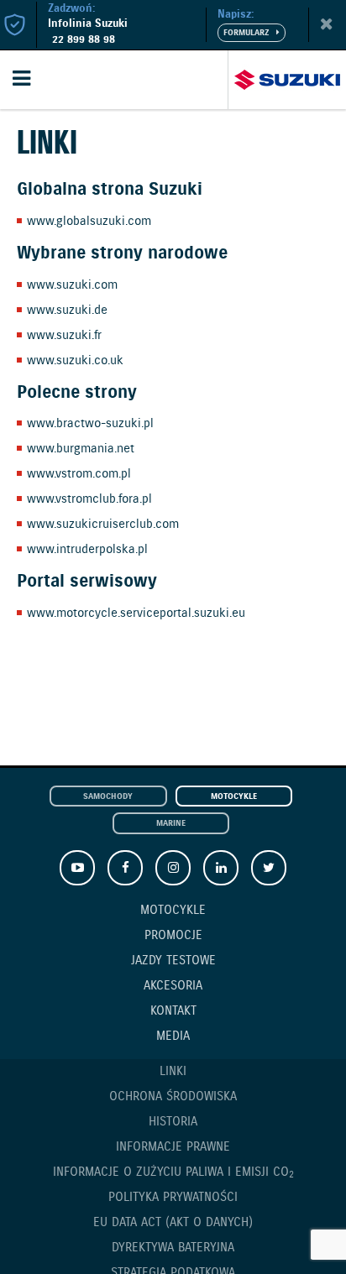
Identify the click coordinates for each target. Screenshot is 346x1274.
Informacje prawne (173, 1147)
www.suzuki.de (67, 310)
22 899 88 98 (83, 40)
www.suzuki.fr (64, 335)
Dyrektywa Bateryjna (173, 1248)
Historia (173, 1122)
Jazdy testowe (173, 961)
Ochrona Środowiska (173, 1097)
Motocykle (234, 796)
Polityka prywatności (173, 1197)
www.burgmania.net (80, 449)
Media (173, 1036)
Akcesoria (173, 986)
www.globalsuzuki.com (89, 221)
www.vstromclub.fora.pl (89, 499)
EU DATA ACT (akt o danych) (173, 1222)
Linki (173, 1071)
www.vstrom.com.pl (79, 474)
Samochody (108, 796)
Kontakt (173, 1011)
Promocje (173, 935)
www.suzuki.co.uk (75, 360)
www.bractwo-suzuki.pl (90, 423)
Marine (171, 823)
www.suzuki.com (72, 285)
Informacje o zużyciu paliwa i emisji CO (173, 1173)
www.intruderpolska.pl (87, 549)
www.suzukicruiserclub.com (103, 524)
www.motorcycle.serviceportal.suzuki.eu (136, 613)
